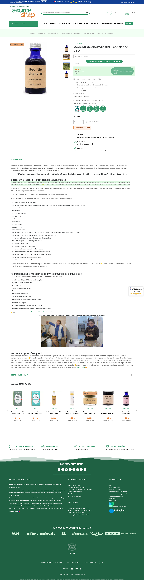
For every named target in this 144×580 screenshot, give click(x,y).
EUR (70, 553)
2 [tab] (73, 432)
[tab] (72, 160)
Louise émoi (17, 408)
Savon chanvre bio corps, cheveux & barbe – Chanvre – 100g (18, 412)
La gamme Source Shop (76, 487)
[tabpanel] (18, 410)
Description (16, 160)
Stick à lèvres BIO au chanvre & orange (72, 412)
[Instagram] (62, 469)
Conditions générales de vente (52, 563)
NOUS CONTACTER (90, 563)
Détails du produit (19, 375)
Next (137, 410)
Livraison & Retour (115, 490)
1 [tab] (71, 432)
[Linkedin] (77, 469)
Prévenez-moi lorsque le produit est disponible (104, 61)
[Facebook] (70, 469)
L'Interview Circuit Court (76, 513)
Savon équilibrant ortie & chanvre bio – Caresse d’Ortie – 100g (35, 412)
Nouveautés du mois (116, 496)
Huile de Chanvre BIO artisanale (53, 412)
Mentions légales (73, 563)
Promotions (112, 500)
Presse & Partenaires (75, 492)
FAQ (110, 485)
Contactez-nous (114, 487)
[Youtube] (59, 469)
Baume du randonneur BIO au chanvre (108, 412)
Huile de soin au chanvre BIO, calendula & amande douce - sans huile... (126, 412)
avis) (89, 2)
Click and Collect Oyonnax (118, 492)
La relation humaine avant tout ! (79, 508)
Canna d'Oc (77, 43)
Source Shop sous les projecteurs (72, 527)
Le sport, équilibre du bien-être (78, 515)
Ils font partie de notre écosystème (80, 510)
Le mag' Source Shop (75, 496)
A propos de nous (74, 485)
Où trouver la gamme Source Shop (80, 490)
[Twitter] (81, 469)
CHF (74, 553)
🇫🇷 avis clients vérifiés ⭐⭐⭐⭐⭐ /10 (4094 (70, 2)
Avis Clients (72, 494)
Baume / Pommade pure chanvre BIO (90, 412)
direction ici (81, 367)
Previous (7, 410)
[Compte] (119, 2)
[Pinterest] (85, 469)
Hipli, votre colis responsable (118, 494)
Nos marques (113, 498)
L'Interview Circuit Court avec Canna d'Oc (45, 312)
